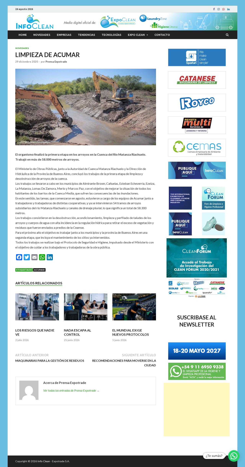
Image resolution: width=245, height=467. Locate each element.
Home (23, 34)
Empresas (64, 34)
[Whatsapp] (223, 9)
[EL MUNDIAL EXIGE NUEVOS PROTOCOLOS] (134, 308)
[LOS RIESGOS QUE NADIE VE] (37, 308)
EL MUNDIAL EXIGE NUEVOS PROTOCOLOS (130, 332)
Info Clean (44, 461)
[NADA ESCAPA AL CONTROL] (86, 308)
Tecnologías (111, 34)
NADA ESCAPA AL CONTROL (77, 332)
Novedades (41, 34)
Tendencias (86, 34)
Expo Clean (136, 34)
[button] (234, 456)
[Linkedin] (228, 9)
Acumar (39, 269)
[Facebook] (214, 9)
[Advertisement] (197, 409)
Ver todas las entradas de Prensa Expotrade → (71, 390)
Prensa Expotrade (56, 61)
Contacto (162, 34)
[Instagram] (218, 9)
